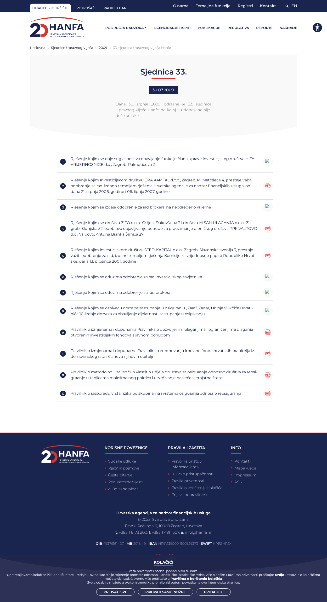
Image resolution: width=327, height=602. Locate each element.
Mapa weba (245, 468)
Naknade (288, 28)
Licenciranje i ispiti (172, 28)
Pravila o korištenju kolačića (196, 488)
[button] (317, 27)
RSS (238, 482)
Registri (245, 6)
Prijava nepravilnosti (190, 494)
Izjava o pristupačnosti (192, 474)
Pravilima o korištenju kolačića (196, 578)
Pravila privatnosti (187, 481)
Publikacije (209, 28)
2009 (103, 48)
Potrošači (86, 8)
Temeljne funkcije (213, 6)
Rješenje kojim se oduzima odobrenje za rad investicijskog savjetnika (136, 277)
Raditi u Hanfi (117, 8)
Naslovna (37, 48)
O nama (181, 6)
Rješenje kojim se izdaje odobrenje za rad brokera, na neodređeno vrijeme (141, 207)
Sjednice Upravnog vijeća (72, 48)
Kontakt (268, 6)
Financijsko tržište (50, 8)
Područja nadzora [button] (124, 28)
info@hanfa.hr (198, 532)
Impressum (246, 475)
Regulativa (238, 28)
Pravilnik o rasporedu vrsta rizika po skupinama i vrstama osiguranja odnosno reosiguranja (156, 393)
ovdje (279, 575)
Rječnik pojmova (123, 468)
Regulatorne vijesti (125, 482)
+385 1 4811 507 (165, 532)
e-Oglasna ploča (123, 489)
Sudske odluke (122, 461)
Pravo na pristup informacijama (186, 464)
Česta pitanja (120, 475)
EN (294, 6)
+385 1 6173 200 (133, 532)
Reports (264, 28)
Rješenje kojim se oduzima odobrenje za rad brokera (120, 292)
